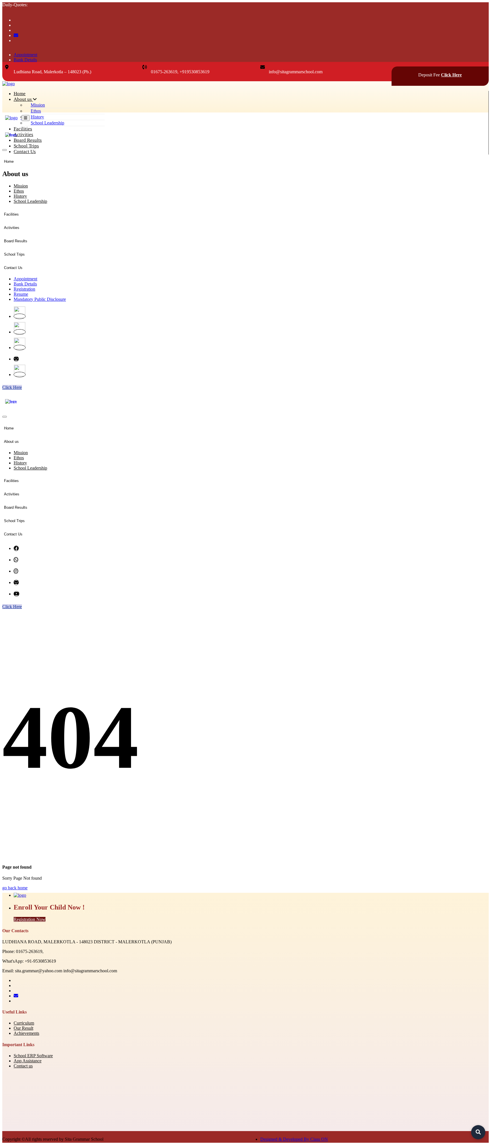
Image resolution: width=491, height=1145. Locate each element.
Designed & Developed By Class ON (294, 1139)
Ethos (36, 111)
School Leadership (47, 122)
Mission (38, 105)
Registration (24, 289)
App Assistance (27, 1060)
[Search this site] (478, 1132)
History (37, 116)
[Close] (4, 150)
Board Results (28, 140)
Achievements (26, 1033)
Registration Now (29, 919)
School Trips (26, 146)
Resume (21, 294)
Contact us (23, 1065)
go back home (15, 887)
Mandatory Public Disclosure (40, 299)
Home (20, 93)
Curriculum (24, 1023)
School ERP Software (33, 1055)
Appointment (25, 54)
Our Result (23, 1028)
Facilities (23, 129)
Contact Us (25, 151)
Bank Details (25, 59)
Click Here (451, 74)
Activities (23, 134)
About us (23, 99)
